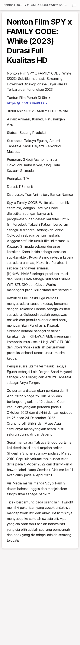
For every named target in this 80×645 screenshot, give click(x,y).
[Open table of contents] (74, 5)
